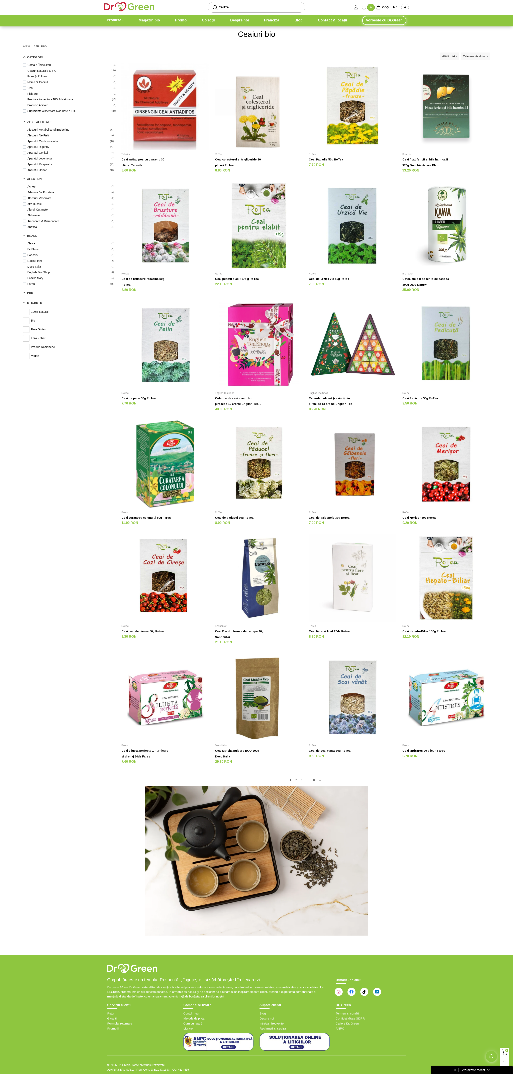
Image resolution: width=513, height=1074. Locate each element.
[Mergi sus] (504, 1061)
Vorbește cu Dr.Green (384, 20)
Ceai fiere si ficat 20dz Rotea (329, 631)
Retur (110, 1013)
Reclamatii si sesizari (273, 1028)
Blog (299, 20)
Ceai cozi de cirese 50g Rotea (142, 631)
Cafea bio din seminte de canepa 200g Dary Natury (425, 281)
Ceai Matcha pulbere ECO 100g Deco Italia (237, 753)
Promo (181, 20)
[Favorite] (364, 8)
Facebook (351, 992)
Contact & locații (332, 20)
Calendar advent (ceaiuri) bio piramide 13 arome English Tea (330, 401)
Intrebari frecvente (272, 1023)
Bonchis (406, 154)
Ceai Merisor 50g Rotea (419, 517)
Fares (124, 512)
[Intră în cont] (358, 7)
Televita (125, 154)
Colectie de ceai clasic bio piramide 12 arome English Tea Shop (237, 402)
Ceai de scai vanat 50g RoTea (329, 750)
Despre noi (239, 20)
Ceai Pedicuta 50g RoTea (420, 398)
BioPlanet (407, 273)
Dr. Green (124, 1065)
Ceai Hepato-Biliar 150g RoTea (424, 631)
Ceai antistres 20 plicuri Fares (423, 750)
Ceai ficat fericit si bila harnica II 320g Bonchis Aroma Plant (425, 162)
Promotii (113, 1028)
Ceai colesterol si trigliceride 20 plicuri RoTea (238, 162)
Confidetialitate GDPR (350, 1018)
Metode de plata (193, 1018)
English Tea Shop (224, 393)
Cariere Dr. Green (347, 1023)
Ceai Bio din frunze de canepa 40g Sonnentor (239, 634)
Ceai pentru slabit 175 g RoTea (237, 278)
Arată (445, 56)
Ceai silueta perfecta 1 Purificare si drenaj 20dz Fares (144, 753)
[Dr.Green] (129, 6)
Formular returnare (119, 1023)
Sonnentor (220, 626)
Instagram (339, 992)
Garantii (112, 1018)
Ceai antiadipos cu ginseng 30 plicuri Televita (142, 162)
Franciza (271, 20)
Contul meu (191, 1013)
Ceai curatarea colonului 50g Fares (146, 517)
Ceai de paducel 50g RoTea (234, 517)
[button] (475, 56)
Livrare (188, 1028)
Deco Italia (221, 745)
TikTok (364, 992)
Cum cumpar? (192, 1023)
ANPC (340, 1028)
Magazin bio (149, 20)
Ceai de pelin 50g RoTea (138, 398)
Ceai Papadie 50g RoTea (326, 159)
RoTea (218, 154)
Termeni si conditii (347, 1013)
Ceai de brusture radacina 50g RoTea (142, 281)
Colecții (208, 20)
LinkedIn (377, 992)
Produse (114, 20)
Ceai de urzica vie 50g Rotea (329, 278)
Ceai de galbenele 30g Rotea (329, 517)
